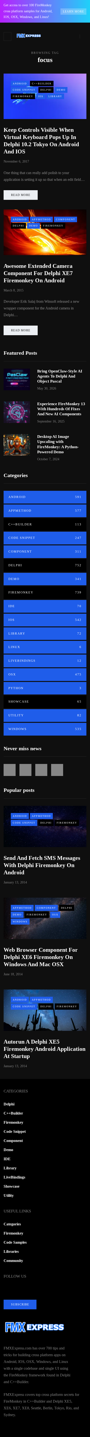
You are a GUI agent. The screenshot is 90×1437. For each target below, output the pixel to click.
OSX (45, 674)
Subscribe (20, 1304)
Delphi (46, 89)
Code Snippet (24, 89)
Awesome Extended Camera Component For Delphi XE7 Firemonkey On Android (38, 273)
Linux (45, 647)
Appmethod (41, 219)
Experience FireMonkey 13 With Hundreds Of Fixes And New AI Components (61, 409)
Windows (45, 729)
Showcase (45, 701)
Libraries (11, 1251)
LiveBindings (45, 660)
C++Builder (42, 83)
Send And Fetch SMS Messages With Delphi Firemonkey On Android (42, 865)
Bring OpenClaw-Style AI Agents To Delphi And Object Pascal (59, 376)
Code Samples (15, 1242)
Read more (20, 195)
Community (13, 1261)
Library (55, 96)
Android (20, 83)
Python (45, 688)
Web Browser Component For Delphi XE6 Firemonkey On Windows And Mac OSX (41, 957)
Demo (61, 89)
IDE (45, 606)
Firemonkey (23, 96)
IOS (40, 96)
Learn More (73, 11)
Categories (12, 1224)
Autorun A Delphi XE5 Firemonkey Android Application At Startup (44, 1049)
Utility (45, 715)
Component (65, 219)
